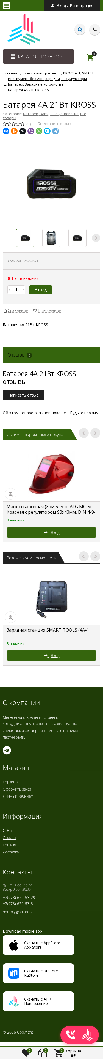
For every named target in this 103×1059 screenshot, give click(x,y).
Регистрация (81, 5)
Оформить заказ (17, 789)
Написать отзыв (23, 395)
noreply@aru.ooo (17, 911)
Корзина (10, 781)
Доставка (11, 852)
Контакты (11, 844)
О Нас (8, 830)
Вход (61, 5)
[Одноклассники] (14, 131)
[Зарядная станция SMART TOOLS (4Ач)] (51, 597)
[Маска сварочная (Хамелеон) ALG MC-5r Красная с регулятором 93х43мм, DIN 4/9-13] (51, 474)
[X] (22, 131)
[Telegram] (55, 131)
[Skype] (47, 131)
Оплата (9, 837)
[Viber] (30, 131)
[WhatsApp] (39, 131)
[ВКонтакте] (6, 131)
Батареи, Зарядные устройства (51, 113)
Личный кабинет (18, 796)
